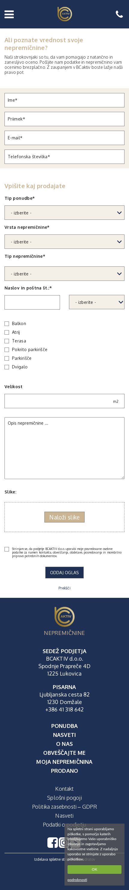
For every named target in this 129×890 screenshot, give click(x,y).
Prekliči (64, 588)
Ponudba (64, 726)
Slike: (10, 491)
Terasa (19, 341)
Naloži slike (64, 517)
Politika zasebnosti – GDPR (64, 806)
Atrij (16, 332)
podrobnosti (77, 880)
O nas (64, 743)
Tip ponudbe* (19, 198)
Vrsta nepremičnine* (27, 227)
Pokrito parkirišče (29, 350)
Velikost (61, 394)
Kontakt (64, 788)
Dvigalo (20, 367)
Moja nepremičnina (64, 761)
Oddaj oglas (64, 572)
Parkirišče (22, 358)
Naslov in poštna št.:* (28, 287)
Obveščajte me (64, 752)
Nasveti (64, 734)
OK (94, 869)
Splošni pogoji (64, 797)
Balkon (19, 323)
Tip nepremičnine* (24, 256)
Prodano (64, 770)
